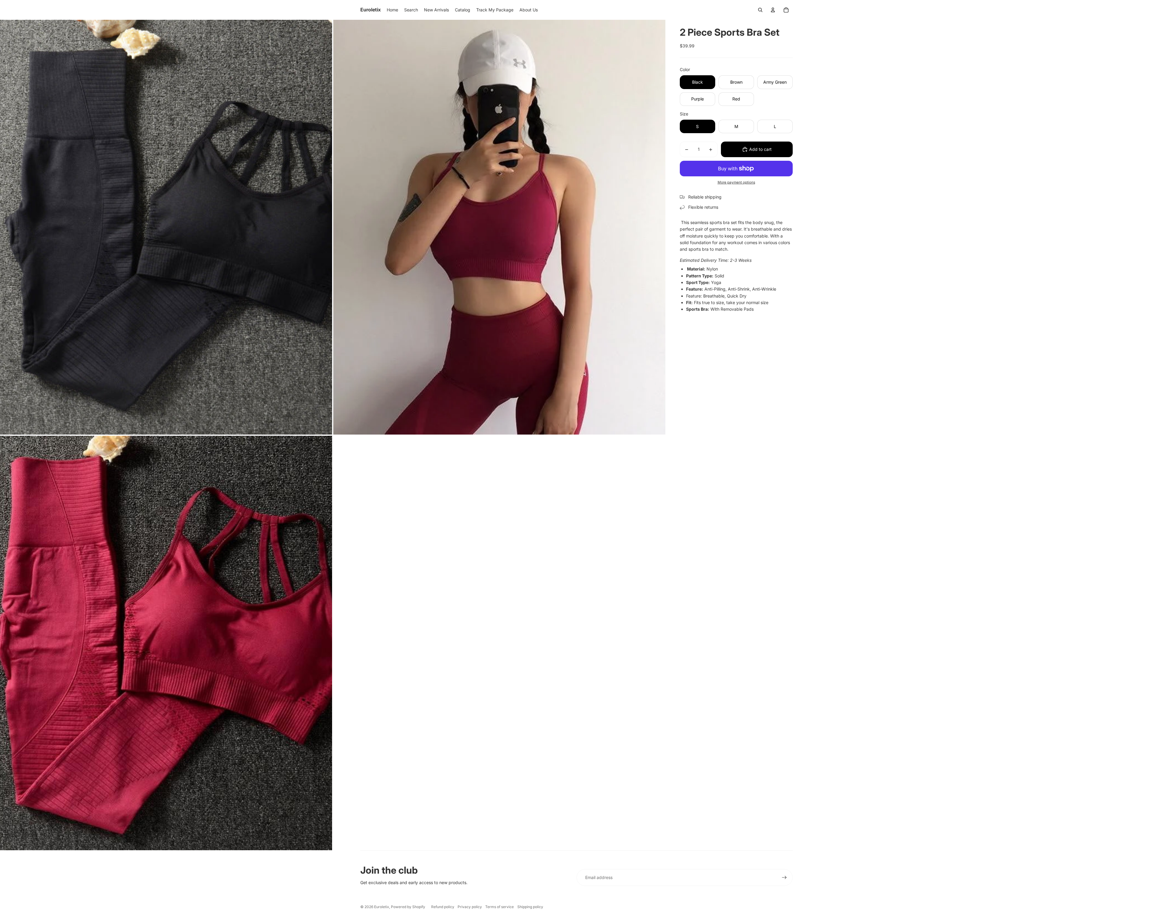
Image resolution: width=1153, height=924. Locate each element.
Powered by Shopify (408, 907)
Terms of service (499, 907)
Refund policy (442, 907)
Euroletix (381, 907)
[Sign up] (784, 877)
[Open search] (760, 9)
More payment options (736, 182)
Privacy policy (470, 907)
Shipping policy (530, 907)
